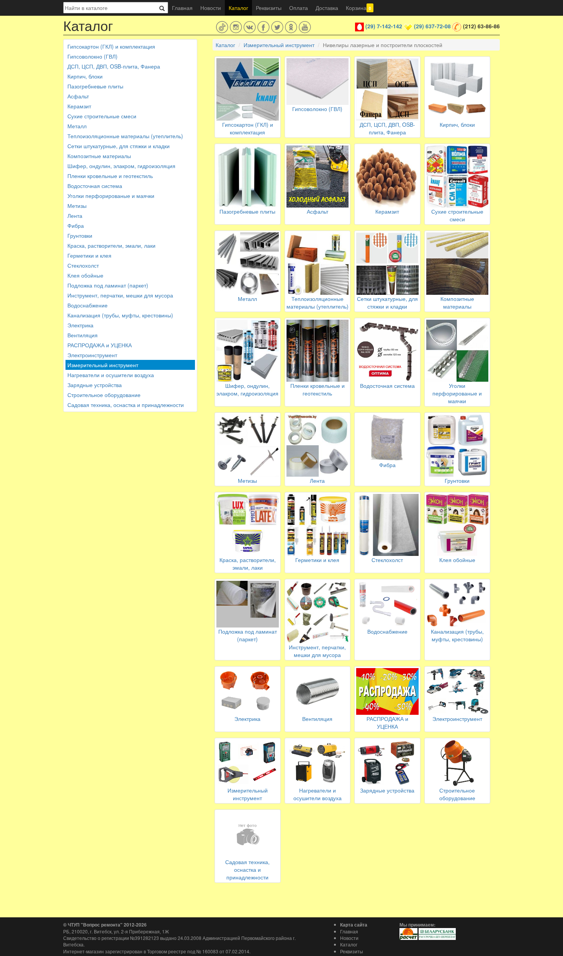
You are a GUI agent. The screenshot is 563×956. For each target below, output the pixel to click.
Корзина (358, 7)
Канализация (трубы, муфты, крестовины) (120, 315)
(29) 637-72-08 (432, 26)
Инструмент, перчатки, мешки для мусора (120, 295)
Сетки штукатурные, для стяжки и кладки (118, 146)
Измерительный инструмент (102, 365)
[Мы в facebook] (263, 27)
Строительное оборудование (104, 395)
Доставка (327, 7)
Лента (74, 215)
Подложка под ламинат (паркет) (107, 285)
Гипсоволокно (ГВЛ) (92, 56)
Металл (77, 126)
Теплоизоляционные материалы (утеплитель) (125, 136)
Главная (182, 7)
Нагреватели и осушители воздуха (110, 375)
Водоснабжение (87, 305)
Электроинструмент (92, 355)
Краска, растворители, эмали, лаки (111, 245)
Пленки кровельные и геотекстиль (110, 176)
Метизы (77, 205)
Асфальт (78, 96)
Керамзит (79, 106)
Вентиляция (82, 335)
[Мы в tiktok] (222, 27)
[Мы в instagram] (236, 27)
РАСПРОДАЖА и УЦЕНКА (99, 345)
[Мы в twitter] (277, 27)
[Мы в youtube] (305, 27)
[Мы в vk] (250, 27)
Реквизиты (269, 7)
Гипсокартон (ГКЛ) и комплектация (111, 46)
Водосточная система (94, 186)
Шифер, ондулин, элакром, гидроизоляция (121, 166)
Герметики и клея (89, 255)
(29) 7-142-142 (383, 26)
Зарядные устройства (94, 385)
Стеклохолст (83, 265)
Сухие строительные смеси (101, 116)
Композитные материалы (99, 156)
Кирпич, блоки (85, 76)
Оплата (298, 7)
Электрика (80, 325)
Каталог (238, 7)
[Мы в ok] (291, 27)
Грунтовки (79, 235)
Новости (210, 7)
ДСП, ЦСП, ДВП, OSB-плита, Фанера (113, 66)
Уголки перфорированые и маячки (110, 195)
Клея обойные (85, 275)
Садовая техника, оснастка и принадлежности (125, 405)
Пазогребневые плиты (95, 86)
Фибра (75, 225)
